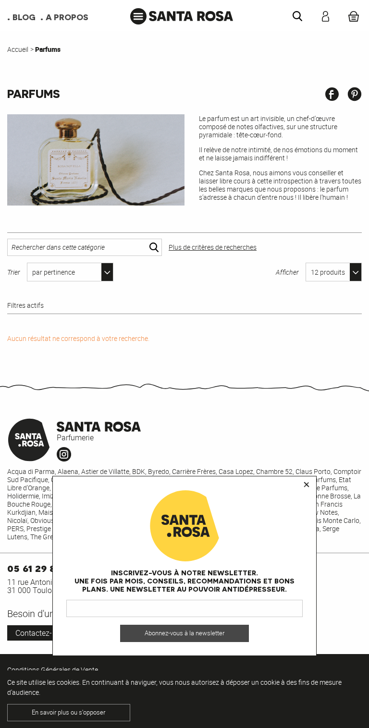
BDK (138, 471)
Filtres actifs (25, 305)
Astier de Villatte (105, 471)
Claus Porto (313, 471)
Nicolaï (17, 520)
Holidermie (23, 495)
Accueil (17, 49)
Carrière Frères (194, 471)
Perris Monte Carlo (331, 520)
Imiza (50, 495)
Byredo (158, 471)
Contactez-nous (42, 633)
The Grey (43, 536)
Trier (13, 272)
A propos (67, 17)
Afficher (287, 272)
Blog (24, 17)
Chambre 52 (274, 471)
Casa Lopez (236, 471)
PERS (15, 528)
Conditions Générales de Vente (52, 669)
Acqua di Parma (31, 471)
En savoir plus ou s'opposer (68, 712)
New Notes (321, 512)
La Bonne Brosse (326, 495)
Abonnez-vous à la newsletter (184, 633)
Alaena (68, 471)
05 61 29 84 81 (40, 567)
